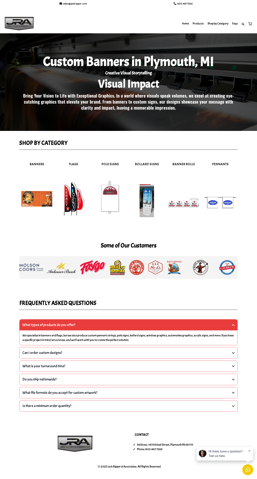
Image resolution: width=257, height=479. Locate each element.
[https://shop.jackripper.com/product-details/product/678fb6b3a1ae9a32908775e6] (36, 199)
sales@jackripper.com (75, 3)
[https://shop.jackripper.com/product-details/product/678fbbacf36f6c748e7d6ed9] (183, 202)
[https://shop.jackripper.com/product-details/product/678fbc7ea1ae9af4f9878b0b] (220, 202)
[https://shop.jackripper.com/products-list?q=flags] (73, 198)
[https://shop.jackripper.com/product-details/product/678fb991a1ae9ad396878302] (110, 197)
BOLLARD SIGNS (147, 164)
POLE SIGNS (110, 164)
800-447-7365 (185, 3)
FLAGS (73, 164)
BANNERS (37, 164)
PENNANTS (220, 164)
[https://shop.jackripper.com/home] (19, 23)
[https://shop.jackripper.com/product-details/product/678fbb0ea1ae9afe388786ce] (146, 200)
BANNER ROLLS (183, 164)
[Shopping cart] (250, 24)
